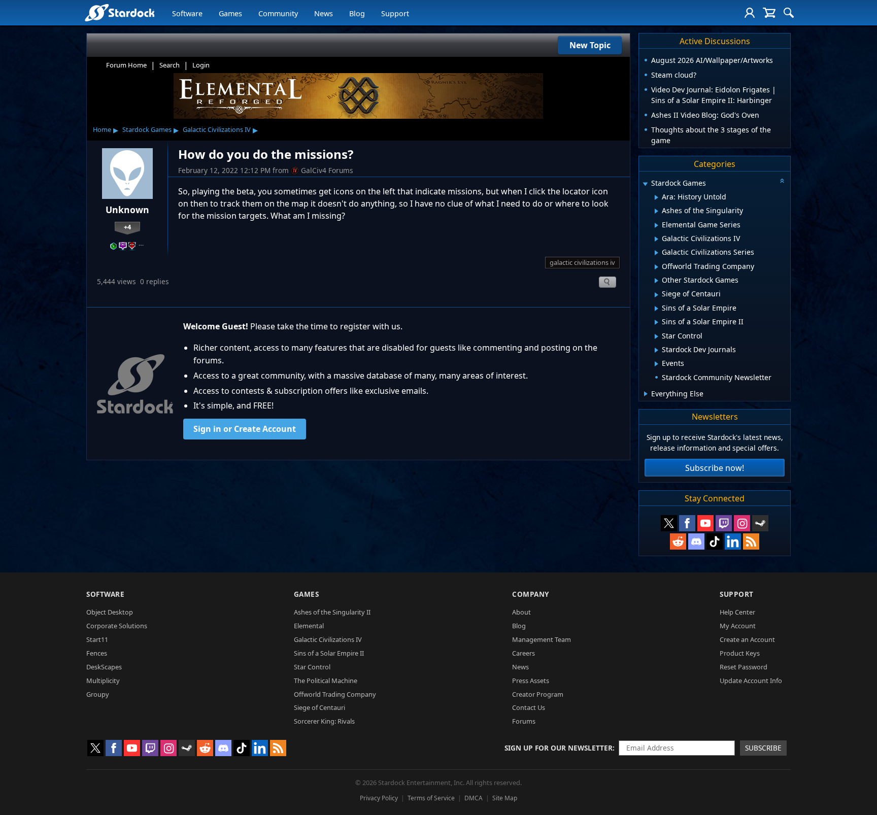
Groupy (97, 694)
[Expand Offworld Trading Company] (656, 266)
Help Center (737, 612)
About (521, 612)
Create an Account (747, 639)
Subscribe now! (714, 467)
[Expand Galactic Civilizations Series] (656, 252)
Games (230, 13)
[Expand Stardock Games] (645, 184)
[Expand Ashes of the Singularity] (656, 211)
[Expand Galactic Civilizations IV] (656, 239)
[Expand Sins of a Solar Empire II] (656, 322)
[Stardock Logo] (119, 12)
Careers (523, 653)
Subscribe (763, 748)
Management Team (541, 639)
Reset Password (743, 666)
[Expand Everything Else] (646, 393)
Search (169, 65)
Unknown (127, 209)
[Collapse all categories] (782, 181)
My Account (738, 625)
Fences (96, 653)
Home (102, 129)
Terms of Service (431, 798)
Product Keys (740, 653)
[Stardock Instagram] (742, 523)
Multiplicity (103, 680)
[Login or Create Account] (750, 13)
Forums (523, 721)
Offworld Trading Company (335, 694)
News (323, 13)
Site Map (504, 798)
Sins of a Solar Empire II (329, 653)
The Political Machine (325, 680)
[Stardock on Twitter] (669, 523)
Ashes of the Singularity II (332, 612)
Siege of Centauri (319, 707)
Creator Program (537, 694)
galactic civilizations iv (582, 262)
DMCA (473, 798)
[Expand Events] (656, 363)
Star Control (312, 666)
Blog (357, 13)
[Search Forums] (789, 13)
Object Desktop (109, 612)
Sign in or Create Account (244, 428)
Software (187, 13)
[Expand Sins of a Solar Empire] (656, 308)
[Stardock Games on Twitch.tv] (724, 523)
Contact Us (528, 707)
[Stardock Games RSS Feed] (751, 541)
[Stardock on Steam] (760, 523)
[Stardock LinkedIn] (733, 541)
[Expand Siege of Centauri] (656, 294)
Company (530, 594)
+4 (127, 226)
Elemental (309, 625)
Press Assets (530, 680)
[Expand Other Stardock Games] (656, 280)
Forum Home (126, 65)
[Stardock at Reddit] (678, 541)
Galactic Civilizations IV (217, 129)
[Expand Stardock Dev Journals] (656, 350)
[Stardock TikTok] (714, 541)
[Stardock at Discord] (696, 541)
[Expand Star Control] (656, 336)
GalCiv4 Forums (327, 170)
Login (201, 65)
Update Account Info (751, 680)
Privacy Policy (379, 798)
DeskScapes (104, 666)
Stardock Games (147, 129)
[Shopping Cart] (769, 13)
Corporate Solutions (116, 625)
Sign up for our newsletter (558, 748)
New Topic (590, 45)
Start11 (97, 639)
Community (278, 13)
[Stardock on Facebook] (687, 523)
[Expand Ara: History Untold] (656, 197)
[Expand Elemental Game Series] (656, 225)
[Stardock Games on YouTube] (705, 523)
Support (395, 13)
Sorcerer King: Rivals (324, 721)
